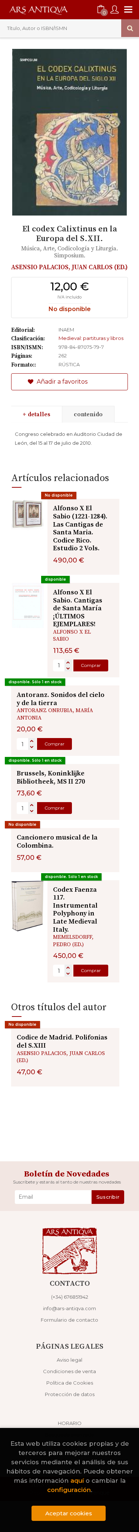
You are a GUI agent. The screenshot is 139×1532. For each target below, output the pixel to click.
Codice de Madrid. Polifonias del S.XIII (62, 1041)
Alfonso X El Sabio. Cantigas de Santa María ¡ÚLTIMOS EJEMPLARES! (77, 608)
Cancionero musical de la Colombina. (57, 841)
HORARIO (70, 1423)
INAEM (66, 330)
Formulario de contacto (69, 1320)
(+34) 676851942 (69, 1297)
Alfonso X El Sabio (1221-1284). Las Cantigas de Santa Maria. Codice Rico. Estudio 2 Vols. (80, 528)
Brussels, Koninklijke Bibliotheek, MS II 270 (51, 777)
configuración (69, 1489)
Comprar (91, 665)
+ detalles (36, 414)
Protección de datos (70, 1394)
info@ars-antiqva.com (69, 1308)
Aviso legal (69, 1360)
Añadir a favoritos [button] (61, 381)
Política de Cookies (69, 1383)
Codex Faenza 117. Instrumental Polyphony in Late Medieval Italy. (75, 909)
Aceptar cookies (68, 1513)
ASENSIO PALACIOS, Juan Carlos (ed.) (69, 267)
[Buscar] (130, 28)
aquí (77, 1480)
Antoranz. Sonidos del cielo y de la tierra (61, 699)
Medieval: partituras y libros (91, 338)
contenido (88, 414)
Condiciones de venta (69, 1371)
